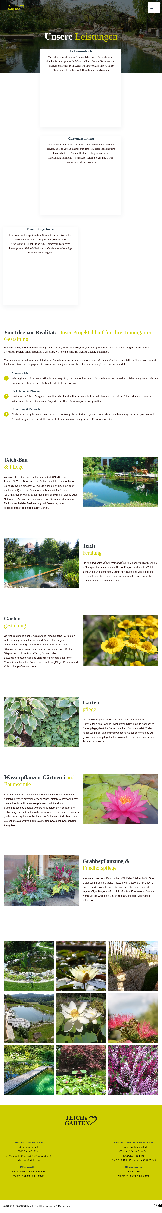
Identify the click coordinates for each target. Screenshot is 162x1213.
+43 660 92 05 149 (41, 1156)
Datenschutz (64, 1206)
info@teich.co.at (31, 1160)
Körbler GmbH (34, 1206)
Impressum (50, 1206)
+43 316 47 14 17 (18, 1156)
